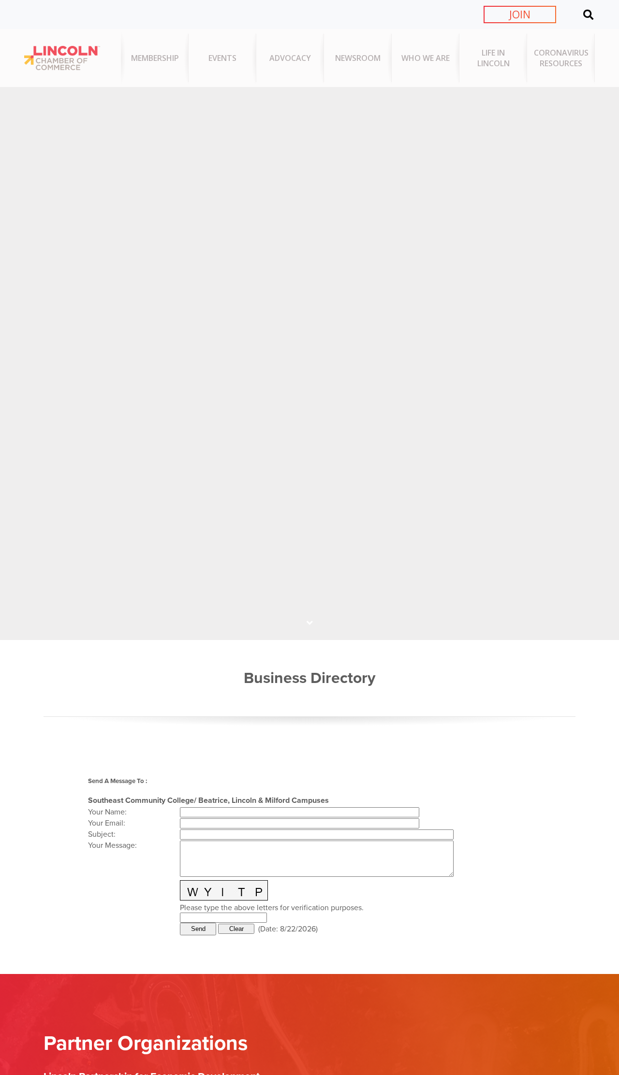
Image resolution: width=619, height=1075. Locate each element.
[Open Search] (588, 14)
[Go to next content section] (309, 623)
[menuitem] (155, 58)
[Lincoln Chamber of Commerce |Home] (62, 67)
